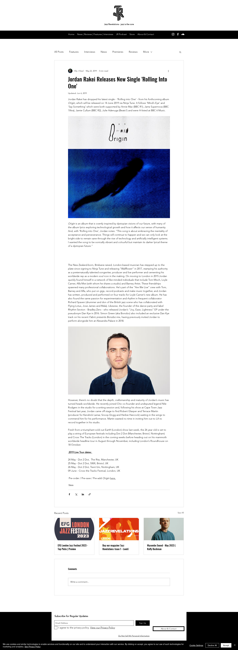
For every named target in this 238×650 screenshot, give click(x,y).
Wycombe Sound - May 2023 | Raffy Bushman (161, 547)
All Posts (59, 51)
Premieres (117, 51)
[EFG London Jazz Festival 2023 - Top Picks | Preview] (74, 529)
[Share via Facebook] (69, 494)
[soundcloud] (182, 34)
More (146, 51)
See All (181, 512)
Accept (226, 645)
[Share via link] (89, 494)
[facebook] (178, 34)
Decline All (212, 645)
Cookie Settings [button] (196, 645)
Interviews (89, 51)
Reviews (133, 51)
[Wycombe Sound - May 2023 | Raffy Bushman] (164, 529)
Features (74, 51)
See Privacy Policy (32, 646)
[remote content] (119, 253)
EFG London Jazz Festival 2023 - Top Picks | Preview (73, 547)
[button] (180, 52)
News (104, 51)
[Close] (234, 645)
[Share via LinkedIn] (83, 494)
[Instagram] (173, 34)
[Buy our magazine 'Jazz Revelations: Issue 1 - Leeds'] (119, 529)
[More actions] (168, 71)
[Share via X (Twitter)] (76, 494)
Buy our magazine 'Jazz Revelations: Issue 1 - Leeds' (115, 547)
